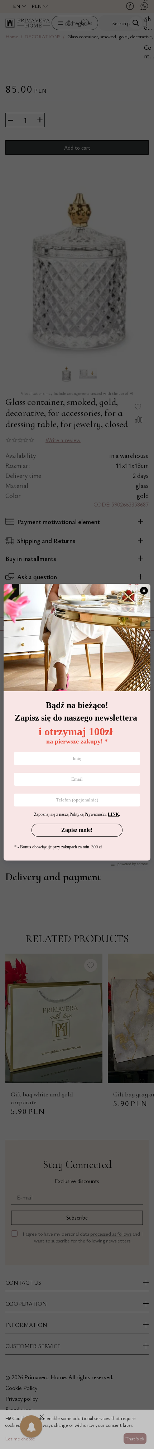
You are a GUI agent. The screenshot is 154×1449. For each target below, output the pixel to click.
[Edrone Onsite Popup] (77, 724)
